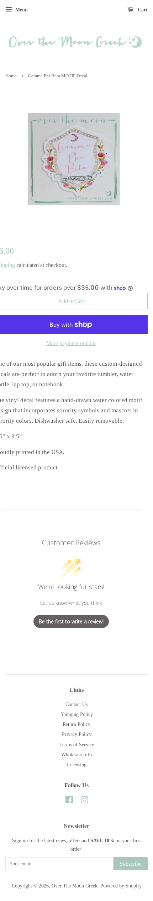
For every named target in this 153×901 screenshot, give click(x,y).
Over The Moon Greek (74, 886)
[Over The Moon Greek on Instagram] (84, 801)
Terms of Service (76, 744)
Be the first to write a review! (71, 621)
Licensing (76, 764)
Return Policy (76, 724)
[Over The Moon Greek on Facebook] (69, 801)
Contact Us (76, 704)
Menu (21, 9)
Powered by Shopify (121, 886)
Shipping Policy (76, 714)
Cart (142, 9)
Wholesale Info (76, 754)
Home (11, 75)
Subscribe (131, 864)
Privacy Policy (76, 734)
